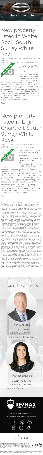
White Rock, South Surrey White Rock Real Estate (23, 62)
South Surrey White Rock (30, 249)
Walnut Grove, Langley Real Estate (17, 261)
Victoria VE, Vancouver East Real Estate (21, 259)
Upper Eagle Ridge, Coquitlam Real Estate (26, 257)
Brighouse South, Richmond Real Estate (19, 205)
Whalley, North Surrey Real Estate (15, 265)
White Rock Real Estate (31, 265)
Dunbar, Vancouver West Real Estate (21, 218)
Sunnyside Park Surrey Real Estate (25, 251)
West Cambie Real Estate (34, 261)
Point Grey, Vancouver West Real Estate (16, 246)
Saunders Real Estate (7, 247)
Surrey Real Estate (6, 255)
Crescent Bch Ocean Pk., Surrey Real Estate (13, 216)
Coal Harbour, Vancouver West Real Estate (25, 212)
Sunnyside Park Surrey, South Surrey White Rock (21, 252)
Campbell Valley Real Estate (9, 209)
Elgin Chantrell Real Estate (12, 219)
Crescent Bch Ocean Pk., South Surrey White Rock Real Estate (25, 215)
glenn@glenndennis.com (21, 337)
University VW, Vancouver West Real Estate (23, 255)
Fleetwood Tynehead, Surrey (9, 223)
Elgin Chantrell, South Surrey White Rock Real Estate (23, 148)
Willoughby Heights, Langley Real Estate (19, 268)
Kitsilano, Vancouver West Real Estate (25, 235)
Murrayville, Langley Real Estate (10, 242)
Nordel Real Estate (24, 242)
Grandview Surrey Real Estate (23, 226)
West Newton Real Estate (32, 262)
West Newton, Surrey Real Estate (10, 263)
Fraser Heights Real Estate (8, 224)
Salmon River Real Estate (34, 246)
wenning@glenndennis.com (21, 388)
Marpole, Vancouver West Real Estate (15, 238)
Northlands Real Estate (11, 243)
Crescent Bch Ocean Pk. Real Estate (10, 213)
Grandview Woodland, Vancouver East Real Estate (24, 228)
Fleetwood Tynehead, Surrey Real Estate (28, 223)
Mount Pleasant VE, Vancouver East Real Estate (27, 240)
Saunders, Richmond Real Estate (22, 247)
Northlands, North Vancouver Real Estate (30, 243)
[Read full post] (9, 71)
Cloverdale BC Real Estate (26, 211)
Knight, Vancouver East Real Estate (17, 236)
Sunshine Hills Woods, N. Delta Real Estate (30, 254)
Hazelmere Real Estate (20, 231)
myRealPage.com (22, 438)
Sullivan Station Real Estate (26, 250)
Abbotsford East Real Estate (17, 203)
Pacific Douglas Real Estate (8, 245)
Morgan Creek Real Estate (33, 238)
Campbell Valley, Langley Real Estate (28, 209)
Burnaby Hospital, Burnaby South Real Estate (29, 208)
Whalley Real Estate (25, 263)
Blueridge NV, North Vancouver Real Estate (19, 204)
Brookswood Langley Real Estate (23, 207)
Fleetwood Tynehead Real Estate (27, 222)
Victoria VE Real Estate (29, 258)
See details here (25, 72)
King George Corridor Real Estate (24, 232)
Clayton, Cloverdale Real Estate (9, 211)
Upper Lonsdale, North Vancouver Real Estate (21, 257)
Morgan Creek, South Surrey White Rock (12, 239)
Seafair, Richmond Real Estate (13, 249)
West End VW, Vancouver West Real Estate (12, 262)
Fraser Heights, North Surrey (24, 224)
